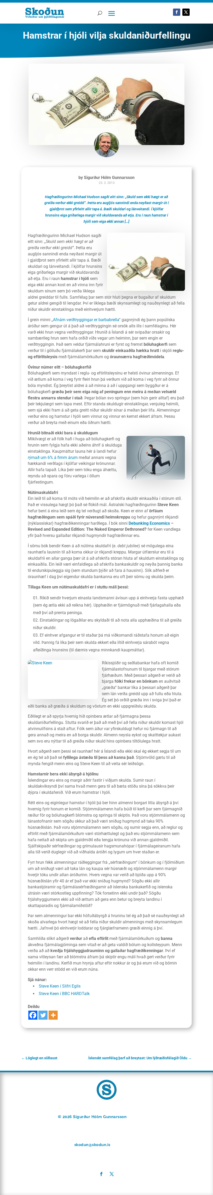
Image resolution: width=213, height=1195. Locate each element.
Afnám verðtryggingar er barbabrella (86, 319)
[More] (53, 1015)
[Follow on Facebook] (176, 12)
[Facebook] (32, 1015)
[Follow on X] (186, 12)
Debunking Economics (149, 523)
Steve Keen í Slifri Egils (60, 986)
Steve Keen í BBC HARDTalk (64, 993)
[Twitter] (43, 1015)
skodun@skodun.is (92, 1144)
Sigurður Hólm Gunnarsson (109, 177)
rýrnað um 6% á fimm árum (53, 457)
